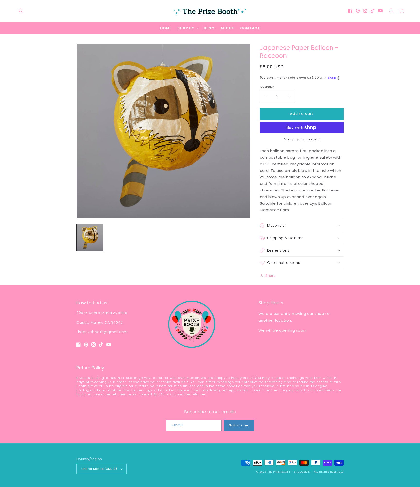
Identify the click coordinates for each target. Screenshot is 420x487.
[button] (21, 10)
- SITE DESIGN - (302, 472)
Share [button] (270, 275)
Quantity (267, 86)
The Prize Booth (279, 472)
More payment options (302, 139)
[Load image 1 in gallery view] (89, 237)
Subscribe (239, 425)
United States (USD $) (99, 468)
